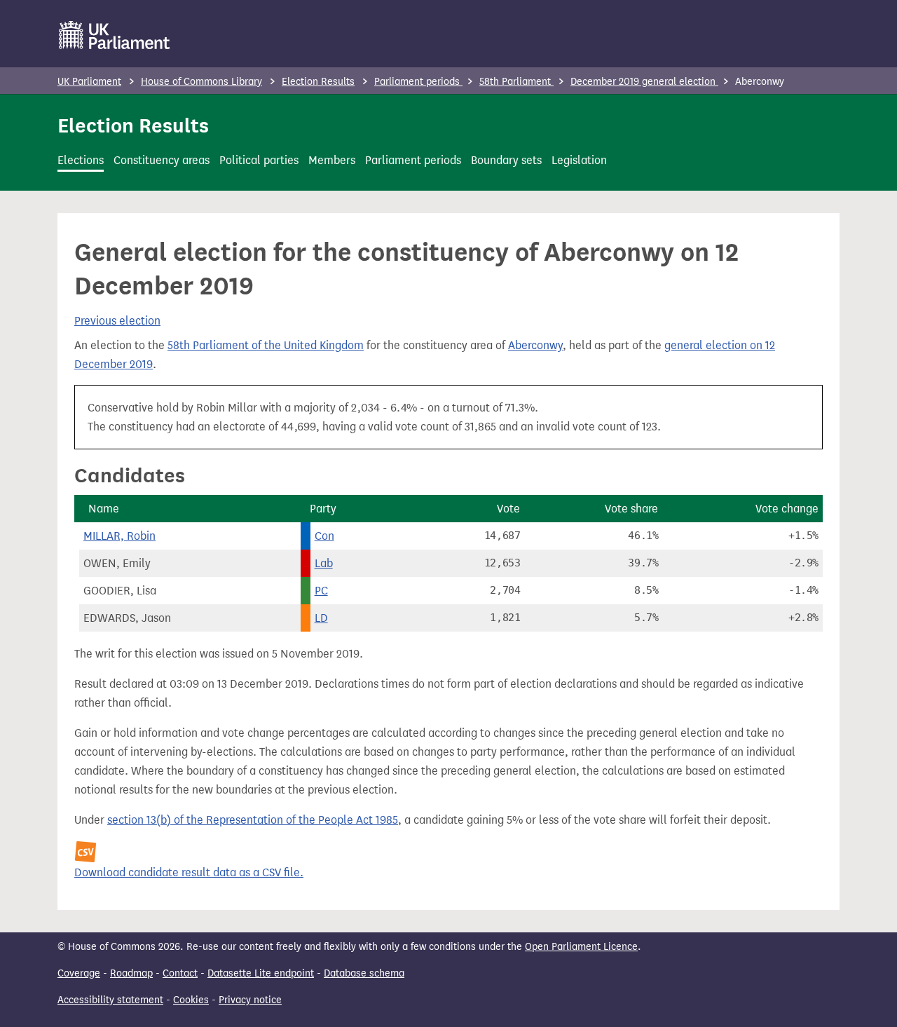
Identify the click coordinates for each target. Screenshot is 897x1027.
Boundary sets (506, 160)
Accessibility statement (110, 1000)
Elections (80, 160)
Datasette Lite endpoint (260, 973)
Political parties (259, 160)
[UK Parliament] (114, 35)
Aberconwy (535, 345)
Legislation (579, 160)
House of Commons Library (201, 82)
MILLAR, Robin (119, 536)
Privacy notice (250, 1000)
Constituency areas (162, 160)
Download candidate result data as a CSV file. (188, 872)
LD (321, 618)
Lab (324, 563)
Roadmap (131, 973)
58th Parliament (516, 82)
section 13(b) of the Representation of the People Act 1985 (252, 820)
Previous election (117, 320)
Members (331, 160)
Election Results (318, 82)
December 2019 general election (644, 82)
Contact (180, 973)
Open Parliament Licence (581, 947)
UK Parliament (89, 82)
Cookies (191, 1000)
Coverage (78, 973)
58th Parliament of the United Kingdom (265, 345)
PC (321, 590)
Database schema (364, 973)
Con (324, 536)
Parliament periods (418, 82)
